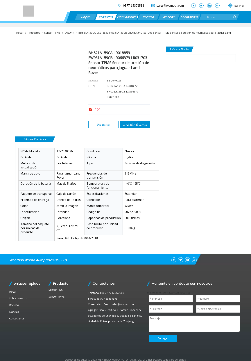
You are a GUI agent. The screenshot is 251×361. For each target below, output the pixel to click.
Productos (106, 17)
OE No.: (93, 86)
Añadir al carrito (136, 124)
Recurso (148, 17)
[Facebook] (193, 5)
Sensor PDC (56, 289)
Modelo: (93, 80)
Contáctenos (189, 17)
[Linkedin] (209, 5)
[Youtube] (217, 5)
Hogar (85, 17)
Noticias (169, 17)
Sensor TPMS (57, 296)
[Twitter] (201, 5)
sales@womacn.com (124, 304)
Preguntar (103, 124)
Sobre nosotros (127, 17)
